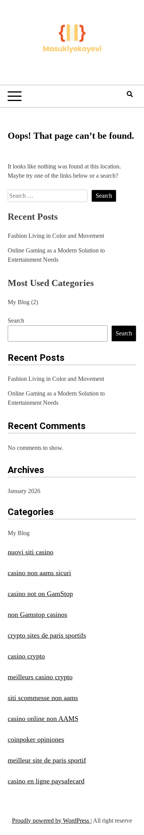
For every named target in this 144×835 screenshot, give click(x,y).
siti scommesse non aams (43, 698)
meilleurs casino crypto (40, 677)
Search (16, 320)
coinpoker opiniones (36, 739)
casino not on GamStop (40, 594)
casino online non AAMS (43, 718)
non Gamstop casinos (37, 614)
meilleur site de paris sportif (47, 760)
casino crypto (26, 656)
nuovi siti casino (30, 552)
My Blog (19, 302)
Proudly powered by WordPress (51, 820)
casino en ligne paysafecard (46, 781)
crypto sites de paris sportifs (47, 635)
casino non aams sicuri (39, 573)
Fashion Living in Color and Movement (56, 235)
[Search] (130, 94)
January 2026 (24, 491)
